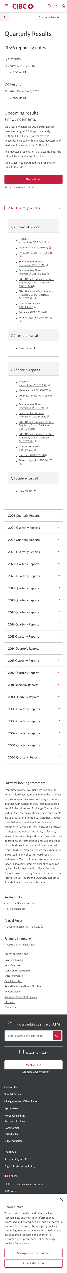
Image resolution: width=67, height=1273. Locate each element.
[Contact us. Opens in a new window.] (56, 6)
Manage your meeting (35, 1071)
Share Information (13, 975)
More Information (16, 908)
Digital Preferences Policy (19, 1166)
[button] (63, 6)
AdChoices (10, 1191)
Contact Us (10, 1007)
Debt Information (13, 981)
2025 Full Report (25, 926)
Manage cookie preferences (33, 1253)
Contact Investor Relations (21, 944)
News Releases (12, 965)
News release (33, 247)
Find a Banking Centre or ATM (37, 1024)
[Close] (61, 1199)
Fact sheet (32, 312)
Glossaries (9, 1002)
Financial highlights (35, 317)
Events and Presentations (17, 970)
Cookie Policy (23, 1226)
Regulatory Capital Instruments (20, 996)
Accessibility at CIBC (16, 1159)
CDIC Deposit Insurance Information (25, 1184)
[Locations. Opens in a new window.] (50, 6)
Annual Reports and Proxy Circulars (22, 986)
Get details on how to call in (18, 187)
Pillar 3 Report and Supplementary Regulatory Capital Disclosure (36, 282)
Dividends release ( (35, 252)
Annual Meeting (12, 991)
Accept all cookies (33, 1263)
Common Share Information (21, 903)
